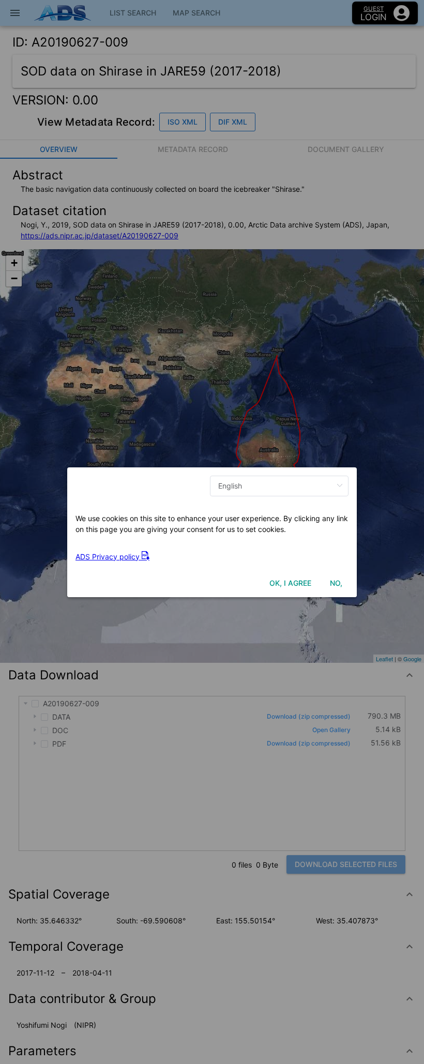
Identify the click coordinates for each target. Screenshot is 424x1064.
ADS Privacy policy (108, 556)
